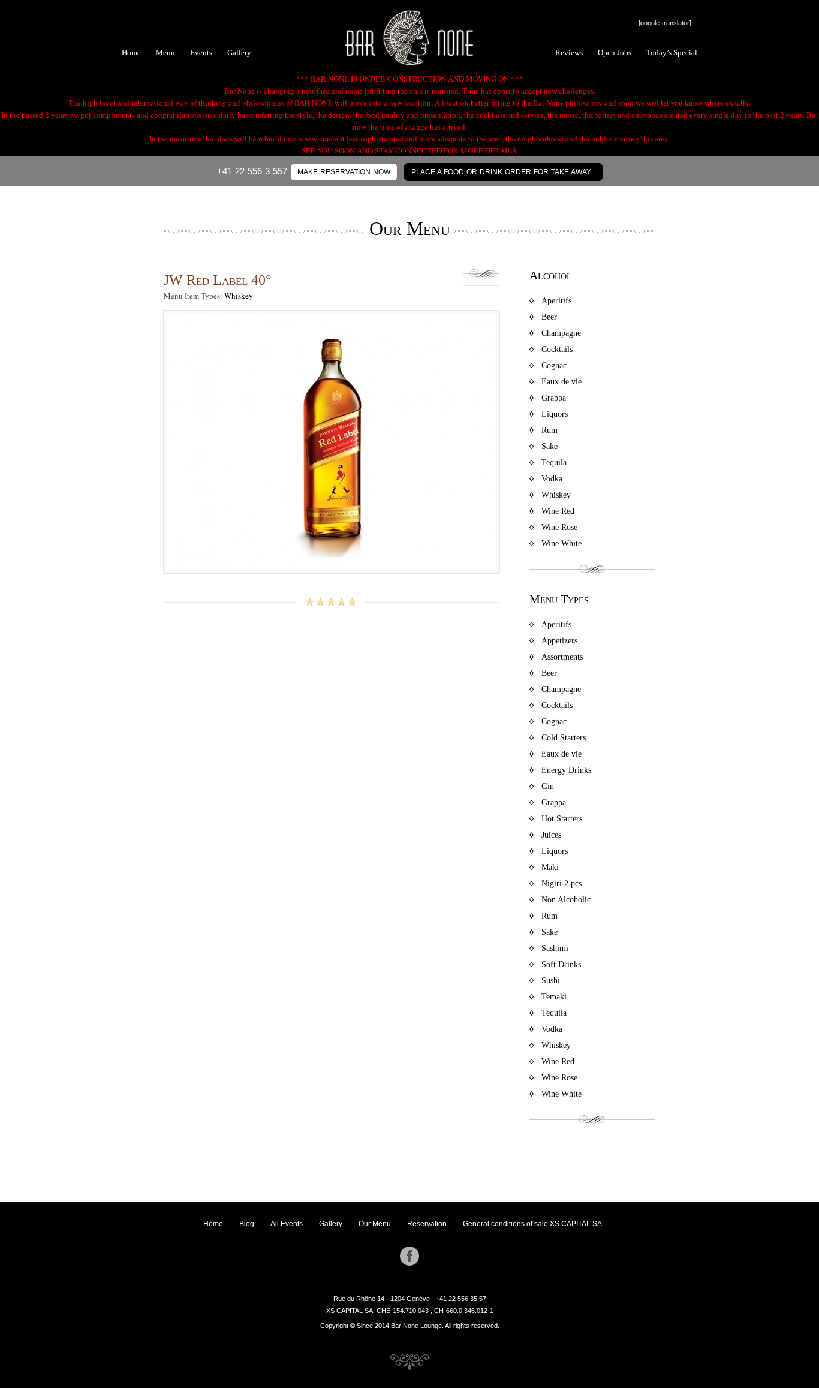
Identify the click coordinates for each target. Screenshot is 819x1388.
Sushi (550, 980)
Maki (550, 867)
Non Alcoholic (566, 899)
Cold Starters (563, 737)
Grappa (553, 397)
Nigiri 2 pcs (561, 883)
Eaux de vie (561, 381)
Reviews (569, 52)
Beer (549, 316)
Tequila (554, 462)
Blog (246, 1224)
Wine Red (557, 511)
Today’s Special (671, 52)
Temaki (554, 996)
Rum (549, 430)
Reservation (427, 1224)
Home (131, 52)
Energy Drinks (566, 770)
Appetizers (559, 640)
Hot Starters (561, 818)
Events (201, 52)
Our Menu (375, 1224)
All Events (286, 1224)
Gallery (239, 52)
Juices (551, 834)
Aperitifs (556, 300)
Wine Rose (559, 527)
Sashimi (554, 948)
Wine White (561, 543)
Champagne (561, 333)
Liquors (554, 414)
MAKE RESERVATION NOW (343, 172)
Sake (549, 446)
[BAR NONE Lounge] (409, 64)
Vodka (551, 478)
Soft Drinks (561, 964)
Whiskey (238, 295)
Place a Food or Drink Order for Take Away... (503, 172)
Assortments (562, 656)
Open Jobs (614, 52)
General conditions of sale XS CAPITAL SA (532, 1224)
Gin (547, 786)
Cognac (554, 365)
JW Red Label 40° (218, 280)
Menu (165, 52)
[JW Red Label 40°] (331, 579)
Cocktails (557, 349)
